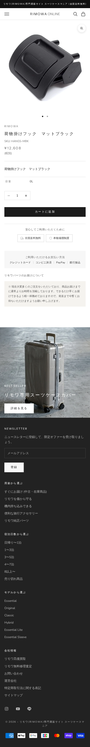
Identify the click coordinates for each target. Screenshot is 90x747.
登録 (14, 467)
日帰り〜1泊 (12, 543)
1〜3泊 (9, 550)
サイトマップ (13, 695)
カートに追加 (45, 212)
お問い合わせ (13, 673)
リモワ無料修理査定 (18, 666)
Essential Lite (13, 630)
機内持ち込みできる (18, 506)
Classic (9, 615)
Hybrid (9, 622)
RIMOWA (11, 126)
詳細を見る (19, 408)
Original (9, 608)
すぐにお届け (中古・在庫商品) (25, 492)
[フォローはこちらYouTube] (18, 709)
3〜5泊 (9, 557)
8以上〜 (9, 572)
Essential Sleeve (15, 637)
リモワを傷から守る (18, 499)
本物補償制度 (61, 238)
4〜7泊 (9, 564)
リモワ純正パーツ (16, 521)
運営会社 (10, 681)
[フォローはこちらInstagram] (6, 709)
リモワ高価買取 (15, 659)
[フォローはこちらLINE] (29, 709)
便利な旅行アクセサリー (21, 513)
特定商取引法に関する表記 (22, 688)
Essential (10, 601)
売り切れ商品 (13, 579)
